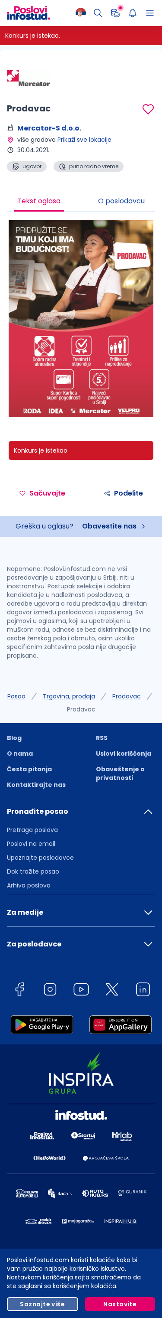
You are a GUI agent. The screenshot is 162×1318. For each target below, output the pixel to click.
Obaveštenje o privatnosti (120, 773)
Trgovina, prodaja (69, 696)
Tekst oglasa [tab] (38, 201)
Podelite (128, 493)
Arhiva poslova (29, 885)
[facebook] (19, 991)
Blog (14, 738)
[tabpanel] (81, 322)
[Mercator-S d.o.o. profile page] (28, 78)
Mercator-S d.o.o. (49, 128)
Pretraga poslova (32, 829)
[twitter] (112, 991)
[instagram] (50, 991)
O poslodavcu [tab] (121, 201)
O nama (20, 753)
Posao (16, 696)
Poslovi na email (31, 843)
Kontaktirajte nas (36, 784)
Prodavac (126, 696)
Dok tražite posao (33, 871)
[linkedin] (143, 991)
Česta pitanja (29, 769)
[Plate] (115, 13)
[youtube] (81, 991)
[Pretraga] (98, 13)
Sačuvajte (47, 493)
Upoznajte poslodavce (40, 857)
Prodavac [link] (81, 709)
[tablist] (81, 202)
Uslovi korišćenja (123, 753)
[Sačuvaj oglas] (148, 109)
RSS (102, 738)
